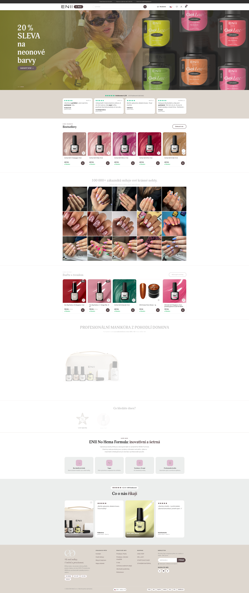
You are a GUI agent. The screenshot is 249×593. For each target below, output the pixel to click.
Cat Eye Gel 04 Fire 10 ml (145, 158)
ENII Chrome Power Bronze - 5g (147, 305)
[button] (183, 151)
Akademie (163, 6)
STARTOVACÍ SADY (143, 560)
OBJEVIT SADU (135, 380)
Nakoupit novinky (177, 273)
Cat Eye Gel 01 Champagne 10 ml (72, 158)
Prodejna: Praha (121, 554)
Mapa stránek (100, 563)
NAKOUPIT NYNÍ (25, 56)
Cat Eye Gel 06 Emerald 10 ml (122, 305)
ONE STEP (140, 554)
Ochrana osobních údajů (124, 566)
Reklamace (120, 572)
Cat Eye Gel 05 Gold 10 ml (171, 158)
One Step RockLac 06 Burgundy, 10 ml (74, 305)
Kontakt (98, 554)
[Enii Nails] (66, 6)
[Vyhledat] (145, 6)
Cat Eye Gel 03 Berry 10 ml (121, 158)
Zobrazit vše (179, 126)
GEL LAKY (140, 557)
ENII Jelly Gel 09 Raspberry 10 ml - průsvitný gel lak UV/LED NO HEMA (173, 305)
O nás (118, 562)
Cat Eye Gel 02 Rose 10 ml (96, 158)
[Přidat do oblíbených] (83, 153)
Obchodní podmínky (122, 569)
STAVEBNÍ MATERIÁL (144, 563)
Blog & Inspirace (101, 560)
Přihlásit (181, 560)
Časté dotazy (100, 557)
